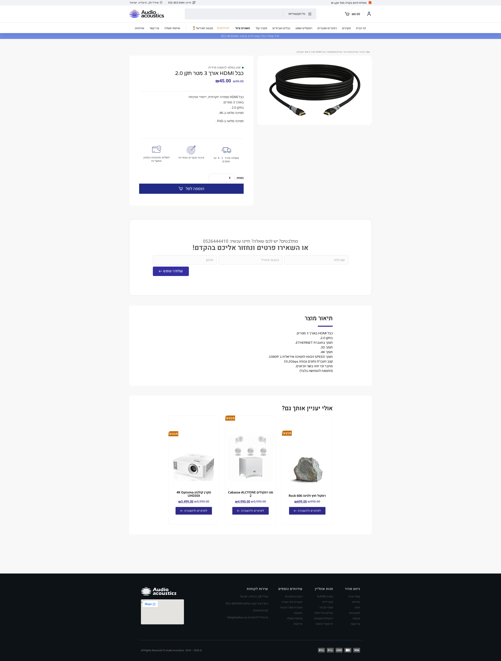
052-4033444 (230, 36)
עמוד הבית (365, 51)
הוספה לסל (195, 188)
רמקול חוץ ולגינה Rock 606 (307, 495)
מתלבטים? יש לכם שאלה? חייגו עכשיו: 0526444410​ (250, 241)
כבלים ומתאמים (334, 51)
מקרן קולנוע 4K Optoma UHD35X (194, 494)
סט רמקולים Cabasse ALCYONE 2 (250, 494)
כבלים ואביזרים (351, 51)
